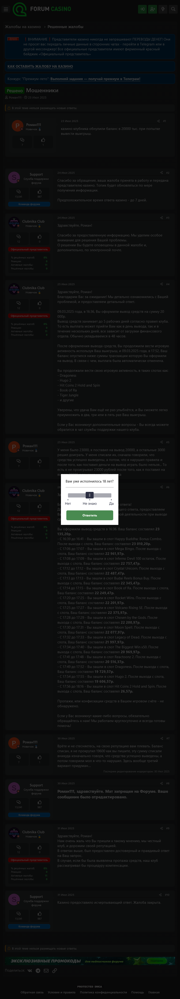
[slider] (90, 495)
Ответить (89, 515)
